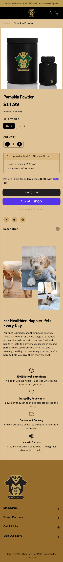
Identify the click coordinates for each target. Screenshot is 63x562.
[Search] (51, 13)
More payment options (31, 209)
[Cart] (57, 13)
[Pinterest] (23, 220)
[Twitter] (14, 220)
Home (6, 23)
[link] (31, 487)
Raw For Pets (35, 554)
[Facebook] (6, 220)
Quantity (9, 137)
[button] (5, 13)
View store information (21, 168)
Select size (11, 119)
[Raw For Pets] (31, 13)
